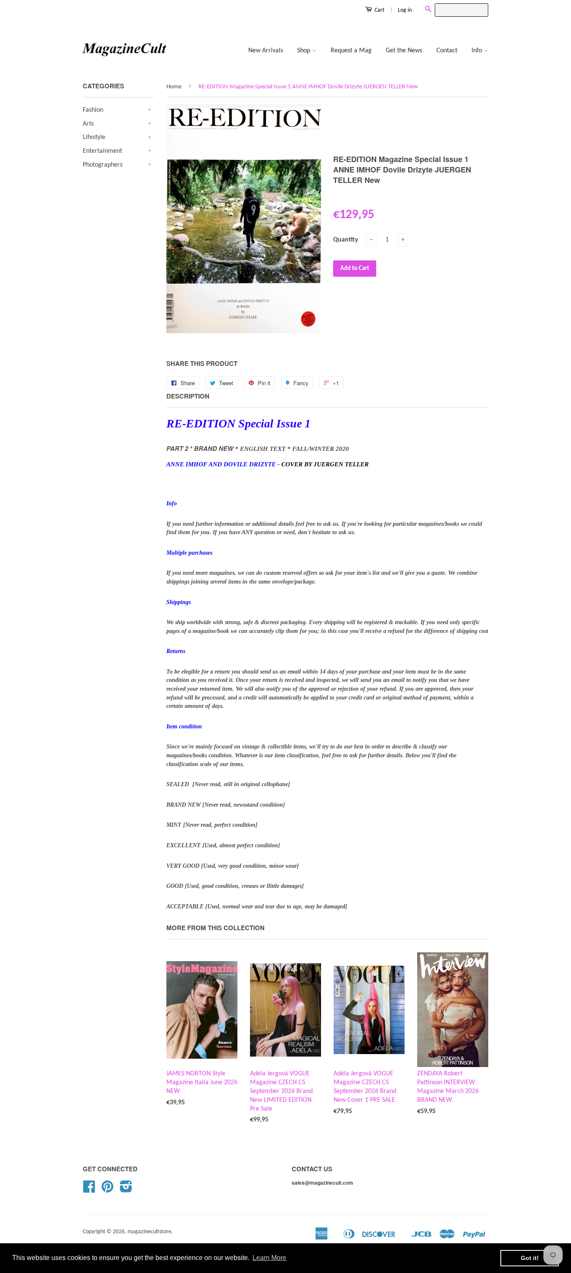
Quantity (345, 240)
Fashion (93, 110)
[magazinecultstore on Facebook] (89, 1190)
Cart (379, 10)
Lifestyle (94, 137)
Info (478, 50)
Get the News (404, 50)
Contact (446, 50)
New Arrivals (265, 50)
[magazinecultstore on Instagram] (126, 1190)
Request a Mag (351, 50)
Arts (88, 124)
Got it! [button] (530, 1258)
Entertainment (102, 151)
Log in (405, 10)
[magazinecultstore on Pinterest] (107, 1190)
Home (173, 87)
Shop (304, 50)
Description (187, 396)
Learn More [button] (269, 1257)
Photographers (102, 165)
